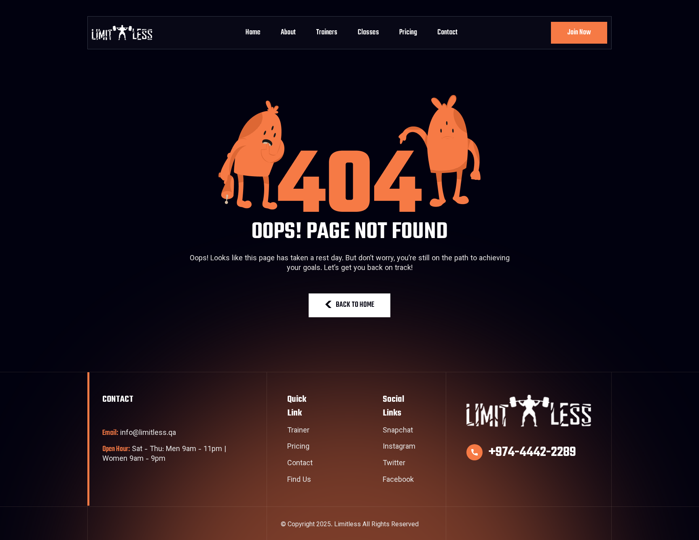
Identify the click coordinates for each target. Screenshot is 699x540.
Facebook (398, 480)
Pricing (408, 32)
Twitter (394, 464)
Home (253, 32)
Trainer (298, 431)
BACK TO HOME (355, 305)
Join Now (579, 32)
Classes (368, 32)
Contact (447, 32)
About (288, 32)
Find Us (299, 480)
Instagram (399, 447)
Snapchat (398, 431)
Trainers (326, 32)
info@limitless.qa (139, 433)
